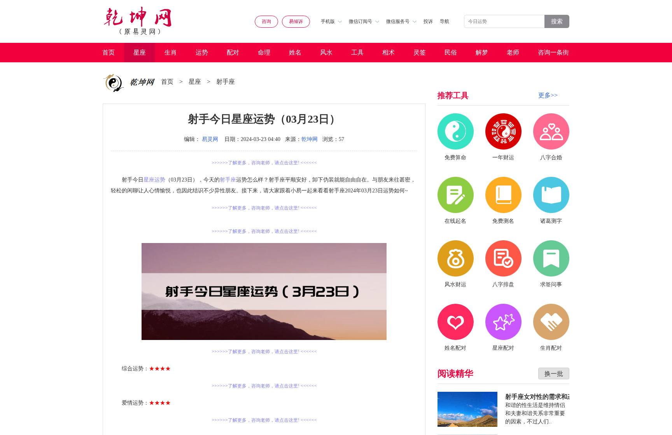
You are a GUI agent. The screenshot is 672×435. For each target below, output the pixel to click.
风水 (326, 52)
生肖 (170, 52)
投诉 (428, 21)
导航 (444, 21)
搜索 (557, 21)
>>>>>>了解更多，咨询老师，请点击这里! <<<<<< (264, 163)
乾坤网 (309, 139)
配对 (233, 52)
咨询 (266, 21)
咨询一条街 (553, 52)
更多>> (548, 95)
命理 (264, 52)
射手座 (225, 81)
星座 (139, 52)
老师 (513, 52)
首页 (108, 52)
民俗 (450, 52)
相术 (388, 52)
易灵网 (210, 139)
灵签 (419, 52)
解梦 (482, 52)
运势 (202, 52)
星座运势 (154, 180)
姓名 (295, 52)
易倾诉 (296, 21)
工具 (357, 52)
